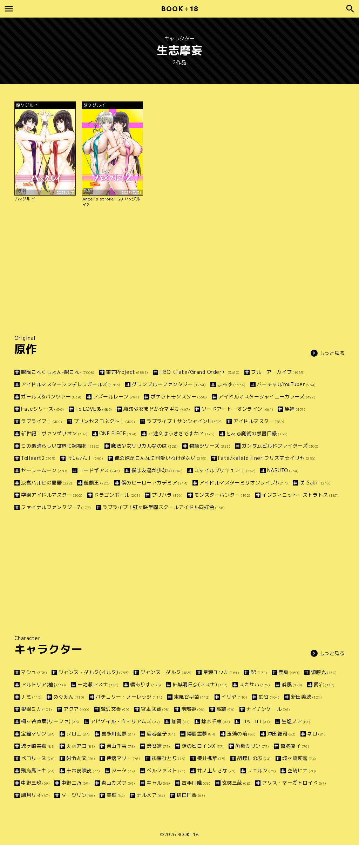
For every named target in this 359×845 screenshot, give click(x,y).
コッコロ (256, 721)
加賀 (180, 721)
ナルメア (150, 795)
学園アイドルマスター (52, 494)
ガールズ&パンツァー (51, 396)
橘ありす (145, 684)
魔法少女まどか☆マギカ (156, 408)
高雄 (225, 709)
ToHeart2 (38, 458)
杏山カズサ (118, 782)
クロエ (78, 733)
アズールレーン (116, 396)
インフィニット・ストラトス (300, 494)
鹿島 (289, 672)
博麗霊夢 (201, 733)
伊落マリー (123, 758)
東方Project (127, 372)
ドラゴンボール (117, 494)
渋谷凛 (158, 745)
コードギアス (99, 470)
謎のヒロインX (203, 745)
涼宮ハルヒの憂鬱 (47, 482)
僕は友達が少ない (157, 470)
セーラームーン (44, 470)
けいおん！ (85, 458)
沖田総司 (281, 733)
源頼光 (324, 672)
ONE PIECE (118, 433)
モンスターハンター (222, 494)
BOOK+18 (188, 834)
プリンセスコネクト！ (104, 421)
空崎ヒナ (301, 770)
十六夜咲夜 (83, 770)
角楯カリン (252, 745)
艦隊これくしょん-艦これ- (58, 372)
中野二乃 (75, 782)
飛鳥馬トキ (38, 770)
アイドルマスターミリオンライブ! (243, 482)
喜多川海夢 (118, 733)
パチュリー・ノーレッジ (129, 696)
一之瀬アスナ (98, 684)
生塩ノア (296, 721)
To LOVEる (93, 408)
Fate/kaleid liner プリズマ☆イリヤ (267, 458)
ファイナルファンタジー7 (56, 507)
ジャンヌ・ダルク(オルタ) (94, 672)
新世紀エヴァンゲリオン (54, 433)
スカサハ (254, 684)
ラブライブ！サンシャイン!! (184, 421)
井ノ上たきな (216, 770)
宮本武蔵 (155, 709)
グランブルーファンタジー (169, 384)
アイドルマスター (259, 421)
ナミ (31, 696)
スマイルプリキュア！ (225, 470)
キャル (158, 782)
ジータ (123, 770)
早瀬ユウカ (221, 672)
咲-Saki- (315, 482)
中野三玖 (35, 782)
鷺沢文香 (115, 709)
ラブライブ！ (41, 421)
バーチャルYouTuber (286, 384)
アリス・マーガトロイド (294, 782)
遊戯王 (97, 482)
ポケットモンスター (179, 396)
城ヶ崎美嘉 (38, 745)
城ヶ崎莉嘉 (299, 758)
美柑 (116, 795)
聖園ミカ (36, 709)
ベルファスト (166, 770)
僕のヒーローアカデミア (154, 482)
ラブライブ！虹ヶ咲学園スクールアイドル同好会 (163, 507)
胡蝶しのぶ (254, 758)
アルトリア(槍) (43, 684)
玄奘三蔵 (236, 782)
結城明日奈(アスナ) (200, 684)
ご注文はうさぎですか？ (181, 433)
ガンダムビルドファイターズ (280, 445)
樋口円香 (191, 795)
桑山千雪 (121, 745)
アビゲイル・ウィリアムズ (125, 721)
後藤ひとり (168, 758)
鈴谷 (269, 696)
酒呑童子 (161, 733)
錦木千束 (215, 721)
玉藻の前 (241, 733)
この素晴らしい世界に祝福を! (60, 445)
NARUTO (283, 470)
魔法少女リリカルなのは (144, 445)
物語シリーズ (209, 445)
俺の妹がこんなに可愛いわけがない (160, 458)
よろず (231, 384)
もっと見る (332, 353)
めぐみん (68, 696)
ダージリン (78, 795)
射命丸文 (80, 758)
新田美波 (306, 696)
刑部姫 (193, 709)
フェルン (261, 770)
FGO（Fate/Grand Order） (200, 372)
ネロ (316, 733)
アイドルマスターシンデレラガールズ (71, 384)
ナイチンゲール (268, 709)
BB (259, 672)
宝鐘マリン (38, 733)
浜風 (292, 684)
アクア (76, 709)
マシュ (34, 672)
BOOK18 (179, 9)
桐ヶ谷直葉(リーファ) (50, 721)
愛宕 (324, 684)
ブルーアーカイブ (278, 372)
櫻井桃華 (211, 758)
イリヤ (234, 696)
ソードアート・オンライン (237, 408)
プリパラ (167, 494)
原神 (295, 408)
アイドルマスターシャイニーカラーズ (267, 396)
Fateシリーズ (42, 408)
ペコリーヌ (38, 758)
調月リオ (35, 795)
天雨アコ (80, 745)
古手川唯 (196, 782)
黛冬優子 (294, 745)
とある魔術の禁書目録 (256, 433)
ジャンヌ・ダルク (166, 672)
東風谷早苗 (192, 696)
